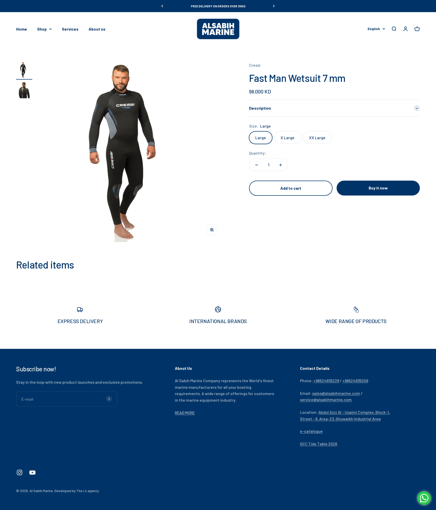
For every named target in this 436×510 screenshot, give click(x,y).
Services (70, 29)
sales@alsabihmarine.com (336, 393)
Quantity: (257, 153)
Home (21, 29)
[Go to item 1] (24, 71)
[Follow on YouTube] (32, 472)
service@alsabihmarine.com (326, 399)
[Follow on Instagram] (19, 472)
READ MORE (185, 412)
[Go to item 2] (24, 91)
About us (97, 29)
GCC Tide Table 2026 (318, 443)
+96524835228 (326, 380)
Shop (42, 29)
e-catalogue (311, 431)
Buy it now (378, 188)
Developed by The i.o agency (76, 491)
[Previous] (162, 6)
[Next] (274, 6)
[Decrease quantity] (256, 165)
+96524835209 (355, 380)
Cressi (254, 65)
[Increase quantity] (280, 165)
